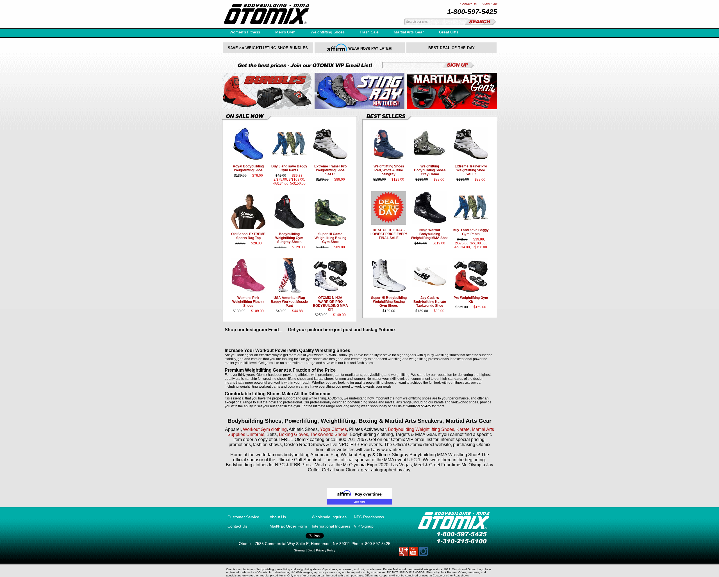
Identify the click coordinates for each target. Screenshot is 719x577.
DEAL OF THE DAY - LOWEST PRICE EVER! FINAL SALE (388, 234)
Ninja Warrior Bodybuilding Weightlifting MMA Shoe (430, 234)
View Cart (489, 4)
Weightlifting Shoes (328, 32)
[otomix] (266, 27)
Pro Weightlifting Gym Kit (471, 300)
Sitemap (299, 550)
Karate (463, 429)
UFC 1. (415, 459)
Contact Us (468, 4)
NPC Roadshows (369, 517)
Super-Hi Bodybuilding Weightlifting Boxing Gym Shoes (389, 302)
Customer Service (243, 517)
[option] (268, 47)
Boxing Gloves (293, 434)
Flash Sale (369, 32)
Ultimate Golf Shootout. (300, 459)
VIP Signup (364, 526)
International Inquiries (331, 526)
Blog (310, 550)
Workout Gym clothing (265, 429)
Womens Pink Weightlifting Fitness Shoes (248, 302)
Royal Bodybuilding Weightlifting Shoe (248, 168)
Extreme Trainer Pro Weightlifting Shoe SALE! (330, 170)
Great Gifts (448, 32)
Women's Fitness (244, 32)
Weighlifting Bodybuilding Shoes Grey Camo (430, 170)
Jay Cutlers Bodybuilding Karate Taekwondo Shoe (429, 302)
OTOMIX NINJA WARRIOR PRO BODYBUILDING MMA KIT (330, 304)
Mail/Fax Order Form (288, 526)
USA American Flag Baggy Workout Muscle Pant (289, 302)
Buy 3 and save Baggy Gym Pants (289, 168)
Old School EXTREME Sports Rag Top (248, 236)
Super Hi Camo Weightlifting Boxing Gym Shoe (330, 238)
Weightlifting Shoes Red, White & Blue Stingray (389, 170)
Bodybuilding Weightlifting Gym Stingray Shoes (289, 238)
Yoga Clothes (333, 429)
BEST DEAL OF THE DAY (451, 48)
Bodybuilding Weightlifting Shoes (421, 429)
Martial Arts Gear (409, 32)
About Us (278, 517)
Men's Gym (285, 32)
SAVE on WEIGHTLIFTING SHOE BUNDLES (268, 48)
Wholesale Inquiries (329, 517)
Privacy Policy (325, 550)
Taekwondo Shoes (328, 434)
